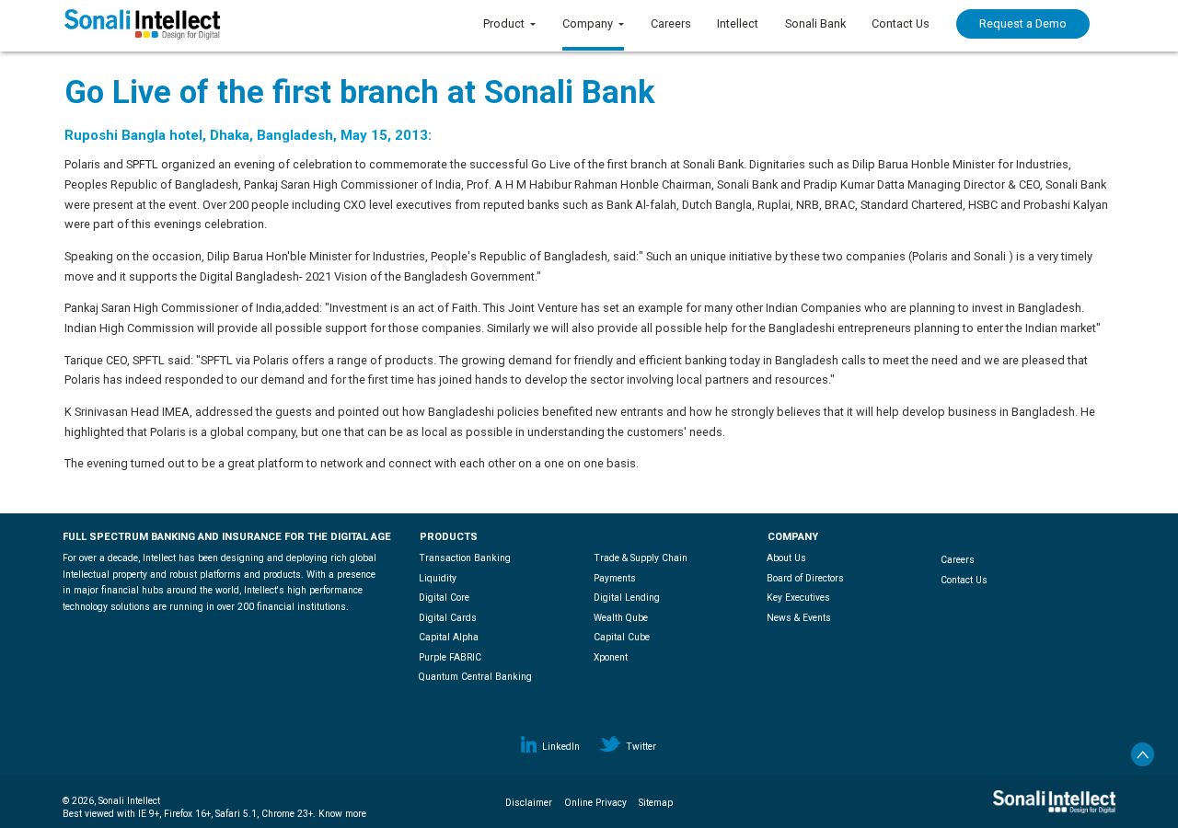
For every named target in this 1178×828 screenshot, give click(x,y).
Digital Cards (448, 618)
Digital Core (444, 598)
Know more (342, 814)
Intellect (737, 23)
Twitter (641, 747)
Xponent (611, 657)
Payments (615, 578)
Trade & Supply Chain (640, 558)
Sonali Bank (815, 23)
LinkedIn (561, 747)
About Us (786, 558)
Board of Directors (805, 578)
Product (504, 23)
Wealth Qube (621, 618)
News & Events (799, 618)
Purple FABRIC (450, 657)
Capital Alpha (449, 637)
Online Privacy (595, 803)
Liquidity (437, 578)
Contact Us (901, 23)
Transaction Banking (465, 558)
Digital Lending (627, 598)
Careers (671, 23)
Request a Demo (1023, 23)
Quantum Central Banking (475, 677)
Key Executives (798, 598)
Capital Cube (622, 637)
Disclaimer (528, 803)
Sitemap (656, 803)
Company (587, 23)
